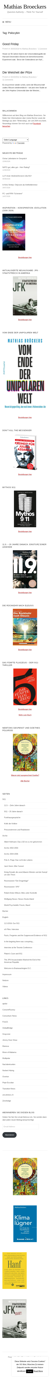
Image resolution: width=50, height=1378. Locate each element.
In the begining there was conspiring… (19, 942)
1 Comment (42, 49)
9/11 (4, 799)
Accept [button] (30, 1371)
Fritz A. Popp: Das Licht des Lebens (18, 860)
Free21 (5, 1022)
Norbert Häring (8, 1070)
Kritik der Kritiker (10, 824)
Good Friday (10, 44)
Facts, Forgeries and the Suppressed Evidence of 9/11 (25, 935)
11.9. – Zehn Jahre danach (14, 805)
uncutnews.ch (7, 1095)
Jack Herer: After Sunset (14, 866)
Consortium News (9, 1016)
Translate (21, 143)
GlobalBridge (7, 1028)
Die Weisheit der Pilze (17, 72)
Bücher (5, 911)
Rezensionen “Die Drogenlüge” (16, 881)
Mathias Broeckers (25, 6)
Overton (5, 1077)
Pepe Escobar (8, 1083)
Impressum (7, 974)
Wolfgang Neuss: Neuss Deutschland (19, 899)
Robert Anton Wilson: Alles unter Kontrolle (20, 893)
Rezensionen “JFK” (12, 887)
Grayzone (6, 1034)
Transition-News (8, 1089)
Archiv (5, 836)
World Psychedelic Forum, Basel (17, 905)
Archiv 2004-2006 (11, 854)
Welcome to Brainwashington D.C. (17, 968)
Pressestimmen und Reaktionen (17, 830)
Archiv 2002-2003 (11, 848)
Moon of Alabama (9, 1052)
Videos (5, 987)
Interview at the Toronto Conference (18, 948)
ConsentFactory (8, 1010)
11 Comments (7, 80)
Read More (38, 1371)
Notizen (5, 980)
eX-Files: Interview (11, 929)
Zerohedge (6, 1101)
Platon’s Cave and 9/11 (13, 954)
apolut (4, 1004)
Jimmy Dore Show (9, 1040)
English (5, 917)
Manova (5, 1046)
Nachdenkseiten (8, 1064)
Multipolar (6, 1058)
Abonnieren (9, 1135)
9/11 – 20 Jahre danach (13, 812)
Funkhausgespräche (12, 817)
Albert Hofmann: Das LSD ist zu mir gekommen (23, 842)
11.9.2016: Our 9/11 (12, 923)
